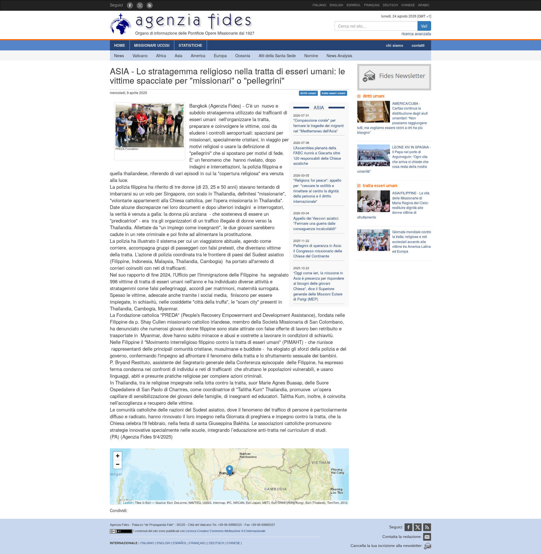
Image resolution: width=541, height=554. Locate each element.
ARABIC (423, 5)
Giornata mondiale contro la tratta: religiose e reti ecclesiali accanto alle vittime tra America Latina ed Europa (411, 241)
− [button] (117, 464)
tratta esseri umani (333, 93)
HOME (119, 45)
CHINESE (408, 5)
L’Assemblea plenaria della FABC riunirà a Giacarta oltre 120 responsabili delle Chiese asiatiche (317, 155)
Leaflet (127, 502)
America (198, 55)
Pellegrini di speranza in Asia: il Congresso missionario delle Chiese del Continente (317, 251)
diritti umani (308, 93)
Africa (161, 55)
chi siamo (394, 45)
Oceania (242, 55)
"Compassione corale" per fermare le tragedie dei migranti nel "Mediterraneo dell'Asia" (318, 125)
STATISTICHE (190, 45)
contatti (418, 45)
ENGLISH (336, 5)
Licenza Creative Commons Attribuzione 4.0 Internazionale (225, 531)
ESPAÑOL (354, 5)
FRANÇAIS (372, 5)
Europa (220, 55)
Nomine (311, 55)
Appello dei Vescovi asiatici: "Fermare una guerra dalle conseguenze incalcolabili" (316, 223)
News (119, 55)
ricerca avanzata (416, 33)
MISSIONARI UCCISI (152, 45)
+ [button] (117, 455)
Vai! (424, 26)
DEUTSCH (390, 5)
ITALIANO (319, 5)
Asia (178, 55)
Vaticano (140, 55)
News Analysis (339, 55)
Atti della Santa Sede (277, 55)
